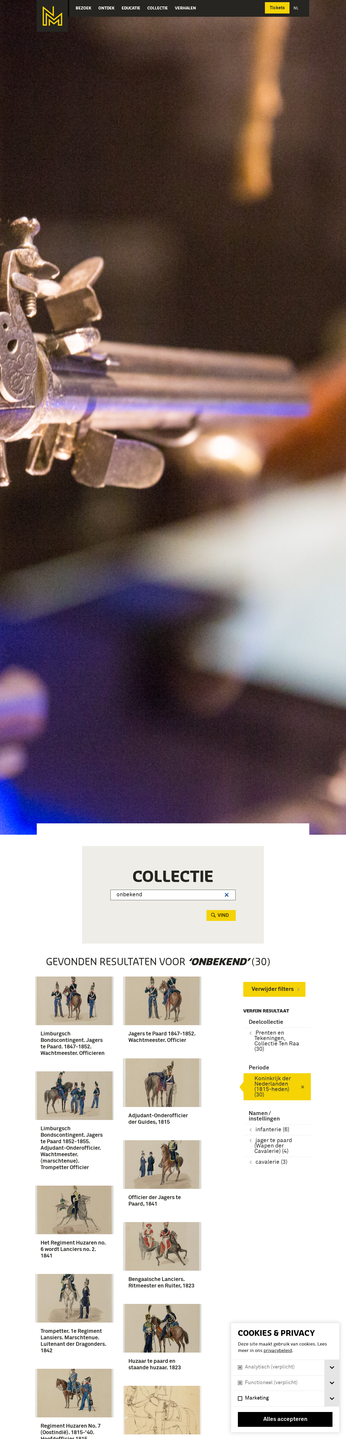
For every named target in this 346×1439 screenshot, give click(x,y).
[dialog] (285, 1377)
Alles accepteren (285, 1419)
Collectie (157, 8)
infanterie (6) (272, 1130)
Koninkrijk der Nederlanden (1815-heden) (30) (272, 1087)
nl (297, 8)
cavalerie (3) (271, 1162)
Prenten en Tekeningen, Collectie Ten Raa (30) (276, 1041)
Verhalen (185, 8)
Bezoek (83, 8)
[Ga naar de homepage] (52, 16)
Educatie (131, 8)
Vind (223, 915)
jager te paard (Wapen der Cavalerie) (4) (273, 1146)
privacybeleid (278, 1351)
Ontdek (106, 8)
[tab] (331, 1367)
